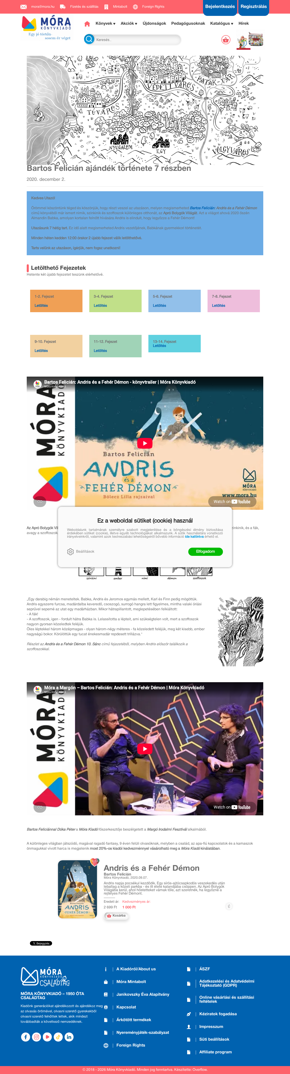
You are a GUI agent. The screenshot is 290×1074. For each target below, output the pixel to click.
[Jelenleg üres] (226, 39)
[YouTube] (47, 1037)
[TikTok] (58, 1037)
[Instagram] (36, 1037)
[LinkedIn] (69, 1037)
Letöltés (41, 305)
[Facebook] (25, 1037)
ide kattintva (194, 536)
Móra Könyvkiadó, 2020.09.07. (126, 877)
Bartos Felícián (202, 208)
